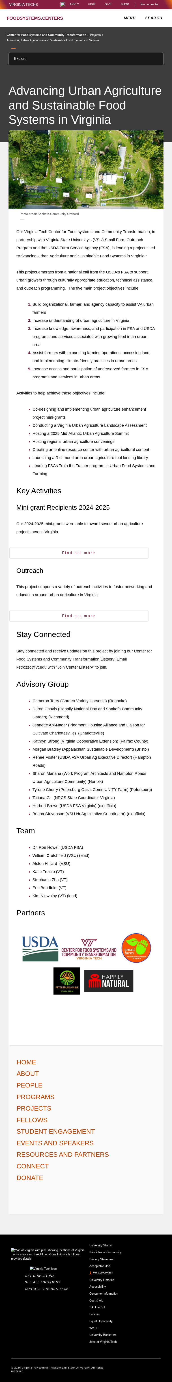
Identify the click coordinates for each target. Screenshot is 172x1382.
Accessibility (97, 1286)
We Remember (102, 1273)
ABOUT (28, 1073)
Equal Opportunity (101, 1321)
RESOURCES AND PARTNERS (63, 1154)
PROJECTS (34, 1108)
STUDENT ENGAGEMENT (56, 1131)
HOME (26, 1062)
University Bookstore (102, 1335)
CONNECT (33, 1166)
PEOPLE (29, 1085)
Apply (74, 4)
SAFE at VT (97, 1307)
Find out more (79, 553)
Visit (92, 4)
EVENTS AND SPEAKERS (55, 1143)
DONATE (30, 1177)
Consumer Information (103, 1293)
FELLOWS (32, 1120)
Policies (94, 1314)
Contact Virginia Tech (48, 1289)
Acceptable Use (99, 1266)
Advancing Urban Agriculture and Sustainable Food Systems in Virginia (53, 40)
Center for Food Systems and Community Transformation (47, 35)
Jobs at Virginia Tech (103, 1341)
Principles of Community (105, 1252)
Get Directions (41, 1276)
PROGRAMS (35, 1096)
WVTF (93, 1328)
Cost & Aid (96, 1300)
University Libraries (101, 1280)
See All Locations (44, 1282)
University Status (100, 1245)
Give (108, 4)
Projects (96, 35)
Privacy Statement (101, 1259)
